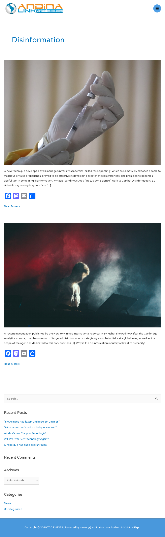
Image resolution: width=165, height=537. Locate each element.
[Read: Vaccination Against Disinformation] (82, 112)
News (7, 503)
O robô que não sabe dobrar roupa (25, 445)
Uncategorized (13, 509)
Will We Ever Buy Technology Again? (26, 439)
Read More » (12, 206)
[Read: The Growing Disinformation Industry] (82, 275)
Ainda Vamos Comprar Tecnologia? (25, 433)
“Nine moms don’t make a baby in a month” (30, 427)
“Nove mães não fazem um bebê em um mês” (32, 421)
